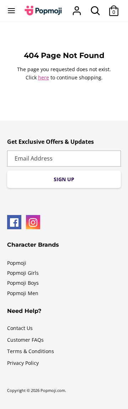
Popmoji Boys (23, 282)
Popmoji (16, 262)
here (43, 77)
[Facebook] (14, 222)
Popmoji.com (53, 390)
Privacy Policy (23, 363)
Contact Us (20, 328)
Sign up (64, 179)
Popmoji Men (22, 293)
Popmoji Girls (23, 272)
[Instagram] (33, 222)
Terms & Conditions (30, 351)
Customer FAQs (25, 339)
